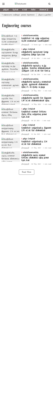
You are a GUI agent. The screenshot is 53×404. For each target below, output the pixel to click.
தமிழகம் (6, 10)
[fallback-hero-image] (11, 40)
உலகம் (24, 10)
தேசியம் (15, 10)
